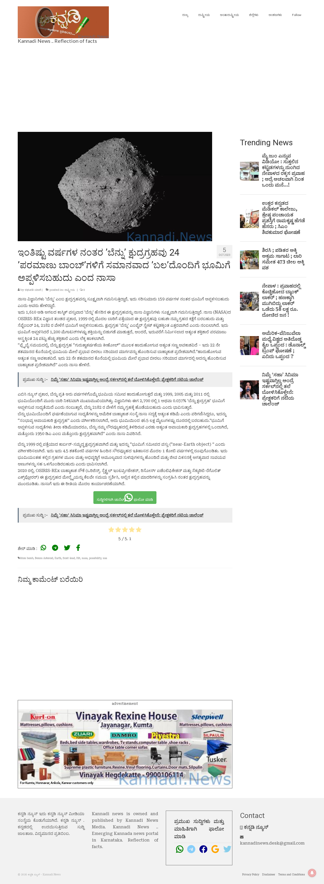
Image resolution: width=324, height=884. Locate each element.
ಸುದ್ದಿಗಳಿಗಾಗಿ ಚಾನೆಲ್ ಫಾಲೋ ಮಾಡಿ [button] (125, 500)
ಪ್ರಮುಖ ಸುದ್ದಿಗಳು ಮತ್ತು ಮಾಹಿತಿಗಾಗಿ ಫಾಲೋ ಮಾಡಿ (199, 828)
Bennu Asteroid (44, 558)
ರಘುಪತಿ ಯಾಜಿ (33, 290)
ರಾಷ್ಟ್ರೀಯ (70, 290)
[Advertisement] (162, 86)
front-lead (69, 558)
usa (105, 558)
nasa (85, 558)
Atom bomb (26, 558)
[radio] (111, 530)
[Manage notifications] (312, 873)
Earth (58, 558)
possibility (95, 558)
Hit (78, 558)
